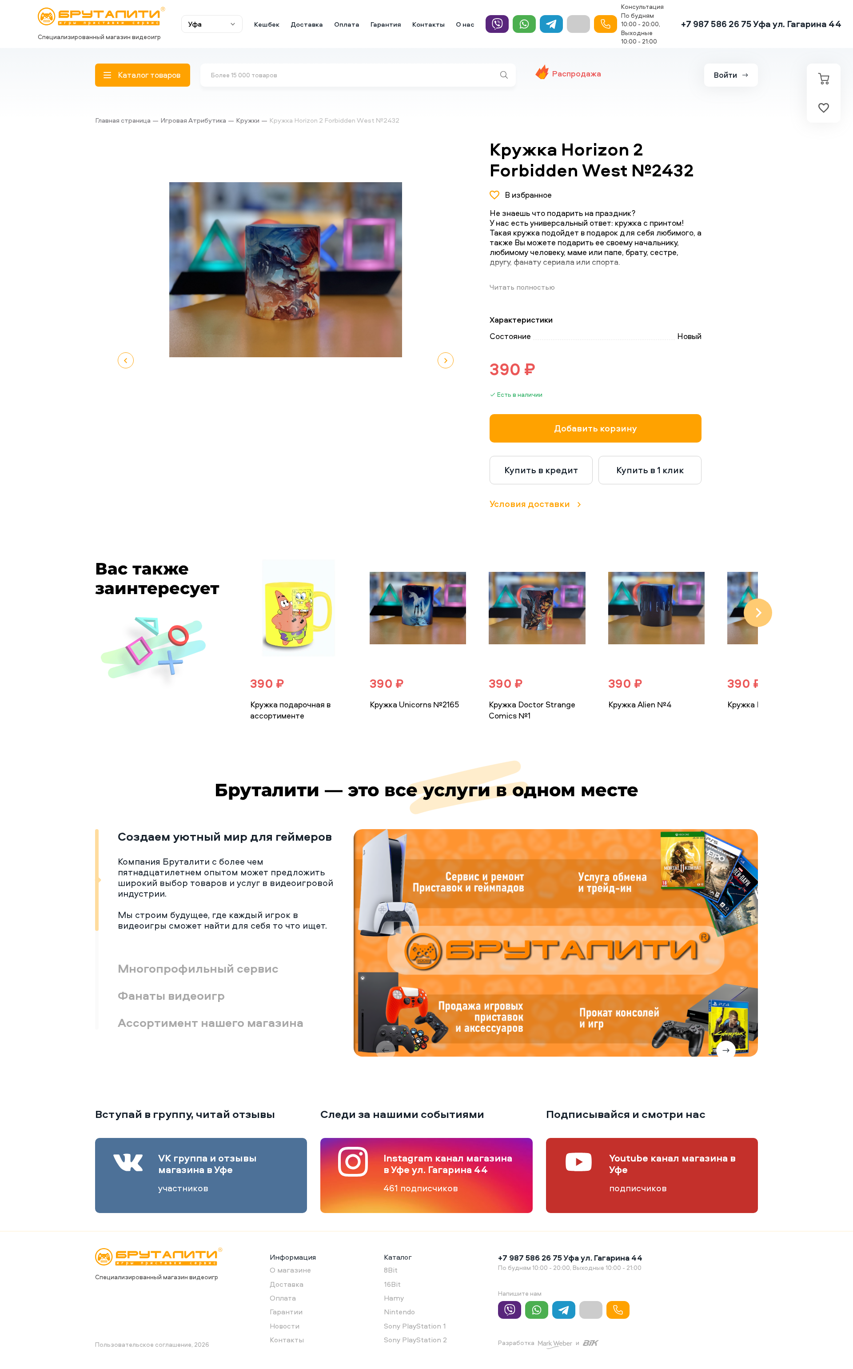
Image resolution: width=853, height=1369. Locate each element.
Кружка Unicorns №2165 (414, 704)
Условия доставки (530, 504)
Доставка (307, 24)
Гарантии (286, 1312)
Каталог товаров (149, 74)
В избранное (528, 194)
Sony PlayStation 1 (415, 1326)
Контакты (428, 24)
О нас (465, 24)
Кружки (247, 120)
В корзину (279, 735)
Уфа (195, 24)
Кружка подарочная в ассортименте (290, 710)
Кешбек (266, 24)
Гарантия (386, 24)
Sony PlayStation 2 (415, 1340)
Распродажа (576, 73)
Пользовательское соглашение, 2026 (152, 1344)
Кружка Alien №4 (640, 704)
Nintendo (399, 1312)
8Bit (391, 1270)
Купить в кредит (541, 470)
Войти (725, 74)
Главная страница (123, 120)
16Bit (392, 1284)
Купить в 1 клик (650, 470)
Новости (284, 1326)
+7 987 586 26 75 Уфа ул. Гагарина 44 (761, 24)
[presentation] (227, 613)
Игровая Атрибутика (193, 120)
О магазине (290, 1270)
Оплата (346, 24)
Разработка (516, 1342)
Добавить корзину (595, 428)
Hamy (394, 1298)
